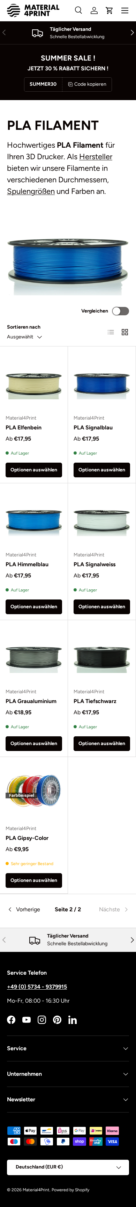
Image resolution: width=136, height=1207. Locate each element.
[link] (108, 909)
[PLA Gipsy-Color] (34, 791)
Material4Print (36, 1189)
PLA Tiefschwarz (95, 701)
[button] (109, 10)
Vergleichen (94, 311)
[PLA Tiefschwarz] (102, 654)
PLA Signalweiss (94, 564)
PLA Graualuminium (31, 701)
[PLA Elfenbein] (34, 380)
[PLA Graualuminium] (34, 654)
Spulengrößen (31, 191)
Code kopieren (90, 84)
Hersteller (95, 156)
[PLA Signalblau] (102, 380)
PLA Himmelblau (27, 564)
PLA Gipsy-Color (27, 838)
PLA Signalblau (93, 427)
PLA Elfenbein (23, 427)
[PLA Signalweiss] (102, 517)
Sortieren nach (23, 327)
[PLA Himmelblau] (34, 517)
